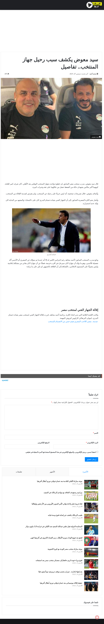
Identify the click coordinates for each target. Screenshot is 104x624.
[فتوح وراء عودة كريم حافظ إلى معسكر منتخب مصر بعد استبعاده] (91, 564)
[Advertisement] (51, 30)
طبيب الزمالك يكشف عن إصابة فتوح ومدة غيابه (65, 515)
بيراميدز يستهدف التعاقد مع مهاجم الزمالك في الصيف (63, 492)
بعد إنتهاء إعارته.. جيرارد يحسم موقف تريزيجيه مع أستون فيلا (60, 572)
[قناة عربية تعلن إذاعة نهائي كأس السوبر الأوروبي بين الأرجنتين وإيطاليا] (91, 507)
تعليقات (19, 472)
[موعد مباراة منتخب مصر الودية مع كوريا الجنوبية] (91, 552)
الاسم (95, 433)
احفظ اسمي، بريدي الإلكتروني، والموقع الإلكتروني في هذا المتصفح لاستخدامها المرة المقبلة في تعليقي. (60, 452)
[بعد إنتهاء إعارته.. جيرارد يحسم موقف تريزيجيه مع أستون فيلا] (91, 575)
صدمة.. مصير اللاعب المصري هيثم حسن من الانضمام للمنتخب (73, 321)
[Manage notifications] (97, 617)
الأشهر (52, 472)
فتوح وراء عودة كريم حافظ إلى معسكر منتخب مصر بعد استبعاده (59, 560)
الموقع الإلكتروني (43, 443)
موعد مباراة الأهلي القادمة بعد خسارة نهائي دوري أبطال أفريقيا (59, 481)
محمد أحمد (93, 74)
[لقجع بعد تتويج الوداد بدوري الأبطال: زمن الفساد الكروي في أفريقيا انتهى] (91, 541)
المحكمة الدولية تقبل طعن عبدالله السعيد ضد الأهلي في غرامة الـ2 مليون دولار (53, 526)
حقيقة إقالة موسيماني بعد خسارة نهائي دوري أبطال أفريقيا (61, 583)
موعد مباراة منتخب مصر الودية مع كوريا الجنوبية (65, 549)
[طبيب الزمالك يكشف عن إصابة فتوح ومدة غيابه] (91, 518)
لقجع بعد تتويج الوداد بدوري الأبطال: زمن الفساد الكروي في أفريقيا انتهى (56, 538)
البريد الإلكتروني (92, 443)
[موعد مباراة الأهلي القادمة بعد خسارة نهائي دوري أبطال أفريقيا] (91, 484)
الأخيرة (85, 472)
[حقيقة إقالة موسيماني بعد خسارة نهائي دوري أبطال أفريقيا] (91, 586)
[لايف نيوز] (94, 5)
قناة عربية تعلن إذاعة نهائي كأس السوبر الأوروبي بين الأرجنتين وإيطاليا (57, 504)
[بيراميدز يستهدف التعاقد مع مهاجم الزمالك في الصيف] (91, 496)
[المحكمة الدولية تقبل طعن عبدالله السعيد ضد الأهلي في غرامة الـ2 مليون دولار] (91, 530)
